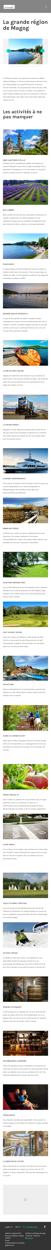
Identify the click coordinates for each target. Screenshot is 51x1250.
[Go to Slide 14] (32, 66)
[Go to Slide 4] (16, 66)
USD (16, 1227)
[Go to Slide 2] (13, 66)
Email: (7, 1240)
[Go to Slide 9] (24, 66)
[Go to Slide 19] (40, 66)
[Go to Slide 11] (27, 66)
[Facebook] (44, 1227)
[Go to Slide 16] (35, 66)
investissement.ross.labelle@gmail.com (14, 1244)
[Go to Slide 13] (30, 66)
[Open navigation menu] (46, 7)
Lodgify (30, 1238)
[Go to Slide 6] (19, 66)
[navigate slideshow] (9, 51)
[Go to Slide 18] (38, 66)
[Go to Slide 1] (11, 66)
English (7, 1227)
